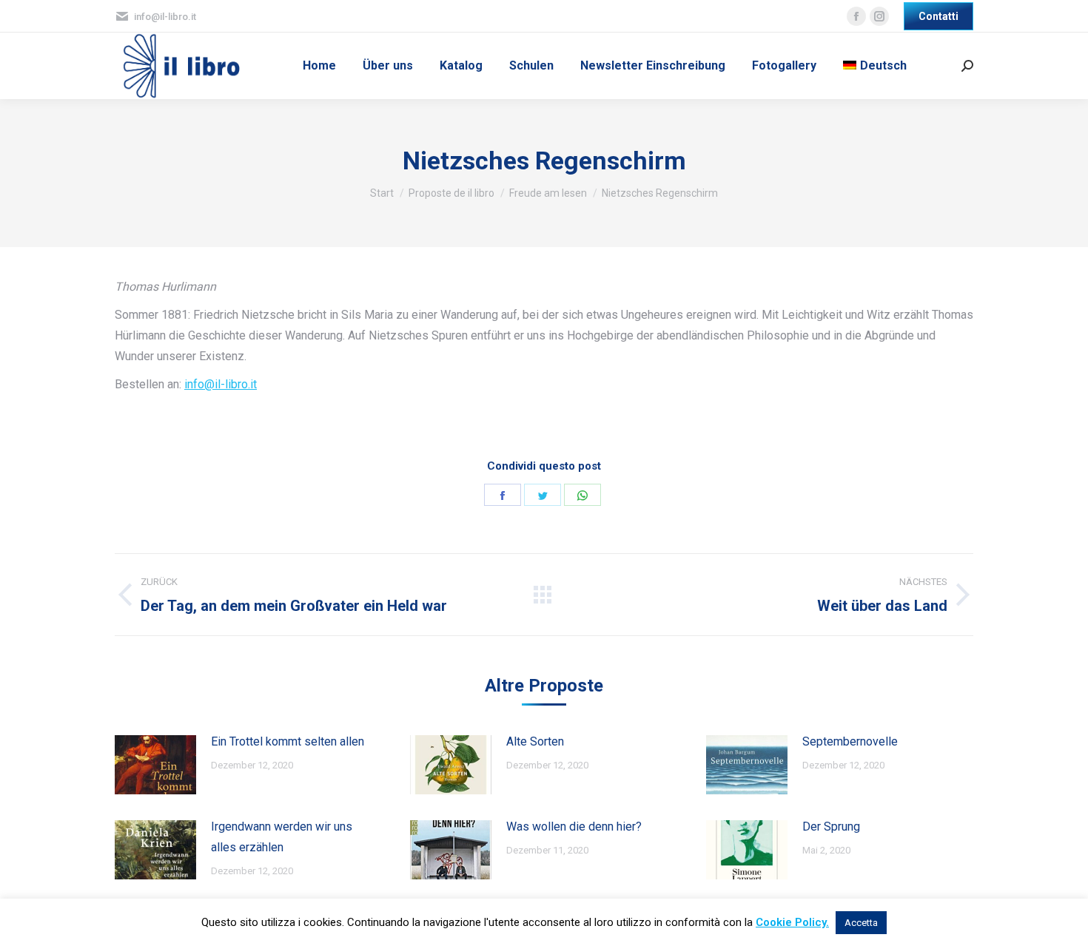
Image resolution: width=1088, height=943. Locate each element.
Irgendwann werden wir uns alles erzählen (281, 836)
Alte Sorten (535, 741)
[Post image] (155, 764)
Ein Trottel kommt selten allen (287, 741)
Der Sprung (831, 826)
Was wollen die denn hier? (574, 826)
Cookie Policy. (792, 922)
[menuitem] (319, 66)
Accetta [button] (861, 922)
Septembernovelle (850, 741)
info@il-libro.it (220, 384)
